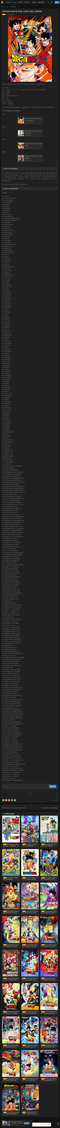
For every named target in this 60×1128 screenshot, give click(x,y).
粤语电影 (20, 2)
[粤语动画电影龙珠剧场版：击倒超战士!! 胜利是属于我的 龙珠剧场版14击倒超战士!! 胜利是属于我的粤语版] (49, 929)
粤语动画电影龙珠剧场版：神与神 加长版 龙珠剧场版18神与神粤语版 (30, 912)
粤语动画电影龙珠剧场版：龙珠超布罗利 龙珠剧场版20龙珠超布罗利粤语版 (49, 878)
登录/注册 (52, 786)
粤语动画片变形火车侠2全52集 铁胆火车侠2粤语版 (13, 807)
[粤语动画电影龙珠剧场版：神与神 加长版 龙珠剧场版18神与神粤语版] (30, 896)
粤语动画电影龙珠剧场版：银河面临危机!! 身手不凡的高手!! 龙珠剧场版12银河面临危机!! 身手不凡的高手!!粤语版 (30, 979)
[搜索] (48, 2)
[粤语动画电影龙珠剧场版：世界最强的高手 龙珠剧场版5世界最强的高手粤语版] (49, 1030)
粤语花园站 (42, 2)
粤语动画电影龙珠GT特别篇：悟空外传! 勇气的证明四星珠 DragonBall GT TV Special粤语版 (29, 1112)
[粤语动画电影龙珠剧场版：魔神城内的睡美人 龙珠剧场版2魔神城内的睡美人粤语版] (49, 1063)
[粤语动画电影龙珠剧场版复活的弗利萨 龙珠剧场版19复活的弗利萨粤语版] (11, 896)
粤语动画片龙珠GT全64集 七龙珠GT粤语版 (33, 132)
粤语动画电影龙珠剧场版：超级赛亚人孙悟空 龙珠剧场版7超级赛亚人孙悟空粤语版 (11, 1046)
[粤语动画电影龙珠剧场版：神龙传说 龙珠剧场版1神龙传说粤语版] (11, 1097)
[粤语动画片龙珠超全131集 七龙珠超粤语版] (30, 829)
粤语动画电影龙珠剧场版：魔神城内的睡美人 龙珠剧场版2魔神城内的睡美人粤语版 (49, 1079)
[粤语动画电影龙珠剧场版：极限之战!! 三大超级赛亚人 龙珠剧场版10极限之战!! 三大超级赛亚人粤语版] (11, 996)
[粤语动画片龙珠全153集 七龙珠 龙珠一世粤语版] (30, 862)
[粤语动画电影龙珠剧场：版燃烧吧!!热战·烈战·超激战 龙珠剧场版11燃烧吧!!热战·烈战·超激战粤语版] (49, 963)
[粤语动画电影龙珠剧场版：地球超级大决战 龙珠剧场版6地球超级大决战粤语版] (30, 1030)
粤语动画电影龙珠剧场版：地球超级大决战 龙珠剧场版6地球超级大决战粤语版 (30, 1046)
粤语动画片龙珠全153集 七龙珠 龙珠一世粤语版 (33, 119)
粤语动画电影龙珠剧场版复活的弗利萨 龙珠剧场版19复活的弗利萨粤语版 (11, 912)
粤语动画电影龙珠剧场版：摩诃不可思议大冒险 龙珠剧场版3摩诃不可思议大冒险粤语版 (30, 1079)
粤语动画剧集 (11, 14)
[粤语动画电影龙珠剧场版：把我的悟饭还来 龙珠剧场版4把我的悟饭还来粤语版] (11, 1063)
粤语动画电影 (44, 850)
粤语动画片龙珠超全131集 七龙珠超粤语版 (33, 157)
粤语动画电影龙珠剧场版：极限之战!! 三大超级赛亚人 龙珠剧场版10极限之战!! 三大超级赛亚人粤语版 (11, 1012)
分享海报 (55, 800)
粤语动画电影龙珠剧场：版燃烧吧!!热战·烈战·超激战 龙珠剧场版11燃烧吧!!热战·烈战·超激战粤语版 (49, 979)
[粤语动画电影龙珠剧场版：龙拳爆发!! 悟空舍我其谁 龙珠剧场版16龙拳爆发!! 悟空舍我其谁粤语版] (11, 929)
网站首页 (8, 2)
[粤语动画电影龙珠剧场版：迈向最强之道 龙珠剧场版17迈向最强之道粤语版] (49, 896)
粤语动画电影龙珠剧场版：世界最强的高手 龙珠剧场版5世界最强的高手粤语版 (49, 1046)
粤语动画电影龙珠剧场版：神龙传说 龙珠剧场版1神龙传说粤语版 (11, 1112)
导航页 (34, 2)
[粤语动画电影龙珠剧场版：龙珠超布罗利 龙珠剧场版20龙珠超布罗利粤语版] (49, 862)
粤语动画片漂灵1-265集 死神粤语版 (49, 807)
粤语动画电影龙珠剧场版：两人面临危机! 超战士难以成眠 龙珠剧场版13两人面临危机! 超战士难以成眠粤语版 (11, 979)
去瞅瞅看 (26, 1123)
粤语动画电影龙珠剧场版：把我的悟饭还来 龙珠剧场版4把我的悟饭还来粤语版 (11, 1079)
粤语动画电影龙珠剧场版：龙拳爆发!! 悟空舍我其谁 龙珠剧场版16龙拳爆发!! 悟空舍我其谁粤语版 (11, 945)
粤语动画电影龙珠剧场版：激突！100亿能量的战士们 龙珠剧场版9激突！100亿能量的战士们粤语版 (30, 1012)
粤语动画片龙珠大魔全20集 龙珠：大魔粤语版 (11, 845)
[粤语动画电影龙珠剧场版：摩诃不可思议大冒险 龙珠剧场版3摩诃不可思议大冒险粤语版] (30, 1063)
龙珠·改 (18, 107)
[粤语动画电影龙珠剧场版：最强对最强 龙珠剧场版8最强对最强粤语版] (49, 996)
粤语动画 (14, 2)
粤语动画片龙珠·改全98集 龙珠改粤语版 (33, 144)
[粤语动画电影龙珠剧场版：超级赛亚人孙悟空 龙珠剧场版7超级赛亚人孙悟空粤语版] (11, 1030)
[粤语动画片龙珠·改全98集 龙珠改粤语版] (11, 862)
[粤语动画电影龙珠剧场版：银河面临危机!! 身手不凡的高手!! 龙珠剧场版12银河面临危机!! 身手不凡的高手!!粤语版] (30, 963)
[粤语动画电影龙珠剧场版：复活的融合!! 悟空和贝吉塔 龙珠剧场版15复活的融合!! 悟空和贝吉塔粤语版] (30, 929)
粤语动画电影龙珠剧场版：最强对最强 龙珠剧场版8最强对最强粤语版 (49, 1012)
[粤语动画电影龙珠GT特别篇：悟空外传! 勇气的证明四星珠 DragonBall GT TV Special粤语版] (30, 1097)
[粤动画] (2, 2)
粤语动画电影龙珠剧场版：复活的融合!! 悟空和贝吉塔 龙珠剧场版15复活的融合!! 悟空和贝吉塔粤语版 (30, 945)
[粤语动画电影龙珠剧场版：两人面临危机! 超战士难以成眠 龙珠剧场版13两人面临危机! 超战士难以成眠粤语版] (11, 963)
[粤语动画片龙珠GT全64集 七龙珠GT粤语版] (49, 829)
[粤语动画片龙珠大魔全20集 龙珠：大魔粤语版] (11, 829)
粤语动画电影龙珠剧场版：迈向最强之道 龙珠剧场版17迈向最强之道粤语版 (49, 912)
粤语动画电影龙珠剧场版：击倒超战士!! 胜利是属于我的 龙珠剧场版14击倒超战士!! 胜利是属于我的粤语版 (49, 945)
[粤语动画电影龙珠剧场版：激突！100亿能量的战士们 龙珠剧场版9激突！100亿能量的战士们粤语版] (30, 996)
